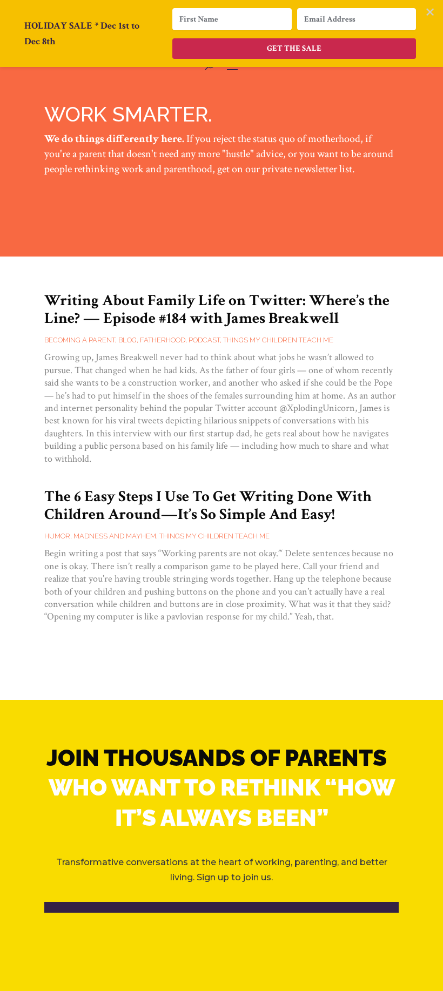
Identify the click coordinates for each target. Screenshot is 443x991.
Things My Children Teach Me (278, 340)
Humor (57, 536)
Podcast (204, 340)
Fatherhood (162, 340)
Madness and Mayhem (114, 536)
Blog (127, 340)
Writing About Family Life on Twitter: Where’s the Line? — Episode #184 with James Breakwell (217, 309)
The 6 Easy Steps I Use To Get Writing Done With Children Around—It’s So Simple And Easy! (208, 505)
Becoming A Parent (79, 340)
